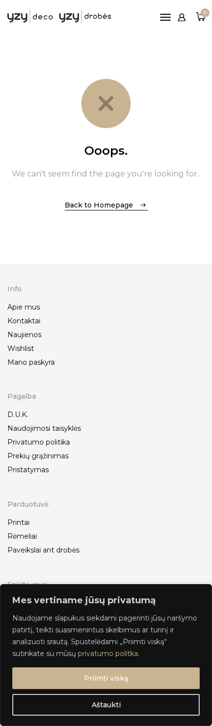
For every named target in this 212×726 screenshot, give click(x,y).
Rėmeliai (22, 536)
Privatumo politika (38, 442)
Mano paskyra (31, 362)
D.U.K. (17, 414)
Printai (18, 522)
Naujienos (24, 334)
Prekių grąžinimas (38, 455)
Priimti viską (106, 678)
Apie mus (23, 307)
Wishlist (20, 348)
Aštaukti (106, 704)
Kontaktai (23, 320)
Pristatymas (28, 469)
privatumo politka (108, 653)
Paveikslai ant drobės (43, 550)
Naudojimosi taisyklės (44, 428)
